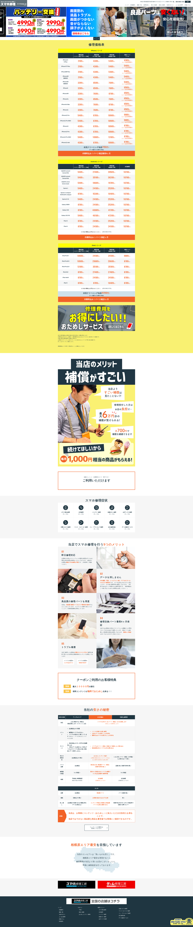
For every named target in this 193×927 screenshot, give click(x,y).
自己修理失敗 (122, 915)
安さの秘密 (154, 5)
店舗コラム (188, 5)
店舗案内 (132, 5)
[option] (36, 22)
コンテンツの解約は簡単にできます (96, 827)
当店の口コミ (170, 5)
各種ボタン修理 (102, 916)
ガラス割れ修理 (102, 909)
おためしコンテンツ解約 (84, 914)
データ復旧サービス (123, 917)
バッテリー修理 (102, 914)
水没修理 (101, 912)
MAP (188, 1)
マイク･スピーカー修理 (124, 911)
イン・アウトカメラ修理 (124, 913)
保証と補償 (162, 5)
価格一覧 (139, 5)
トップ (126, 5)
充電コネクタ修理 (123, 908)
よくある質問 (179, 5)
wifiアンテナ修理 (103, 919)
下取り (80, 909)
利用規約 (61, 921)
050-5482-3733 (107, 232)
